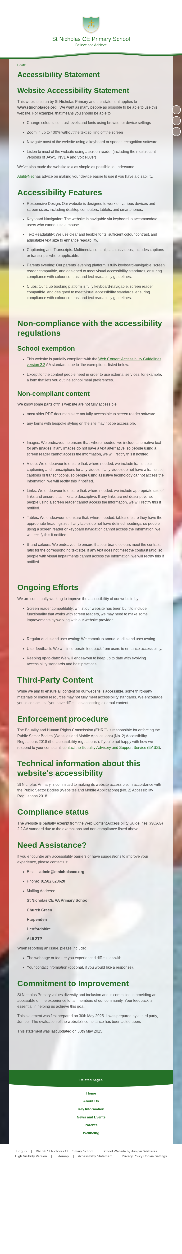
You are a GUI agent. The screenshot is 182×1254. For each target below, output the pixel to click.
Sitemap (62, 1156)
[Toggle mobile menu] (176, 6)
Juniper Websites (144, 1151)
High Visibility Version (31, 1156)
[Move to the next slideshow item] (176, 131)
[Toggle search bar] (163, 6)
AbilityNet (25, 176)
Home (21, 65)
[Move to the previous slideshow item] (176, 120)
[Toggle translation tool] (151, 6)
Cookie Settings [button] (155, 1156)
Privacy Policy (132, 1156)
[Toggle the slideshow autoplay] (176, 109)
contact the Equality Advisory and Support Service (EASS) (111, 748)
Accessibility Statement (95, 1156)
